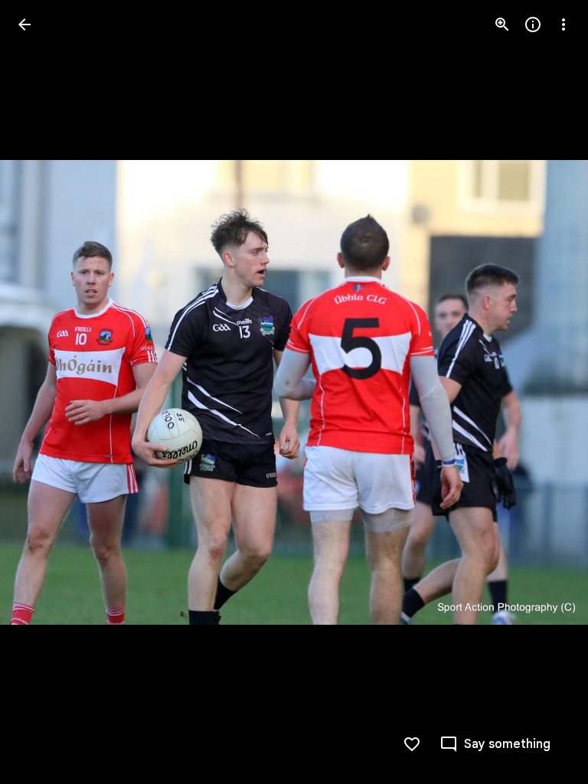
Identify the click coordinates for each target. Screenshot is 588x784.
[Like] (412, 744)
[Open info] (533, 24)
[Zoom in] (502, 24)
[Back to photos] (24, 24)
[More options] (563, 24)
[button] (545, 392)
